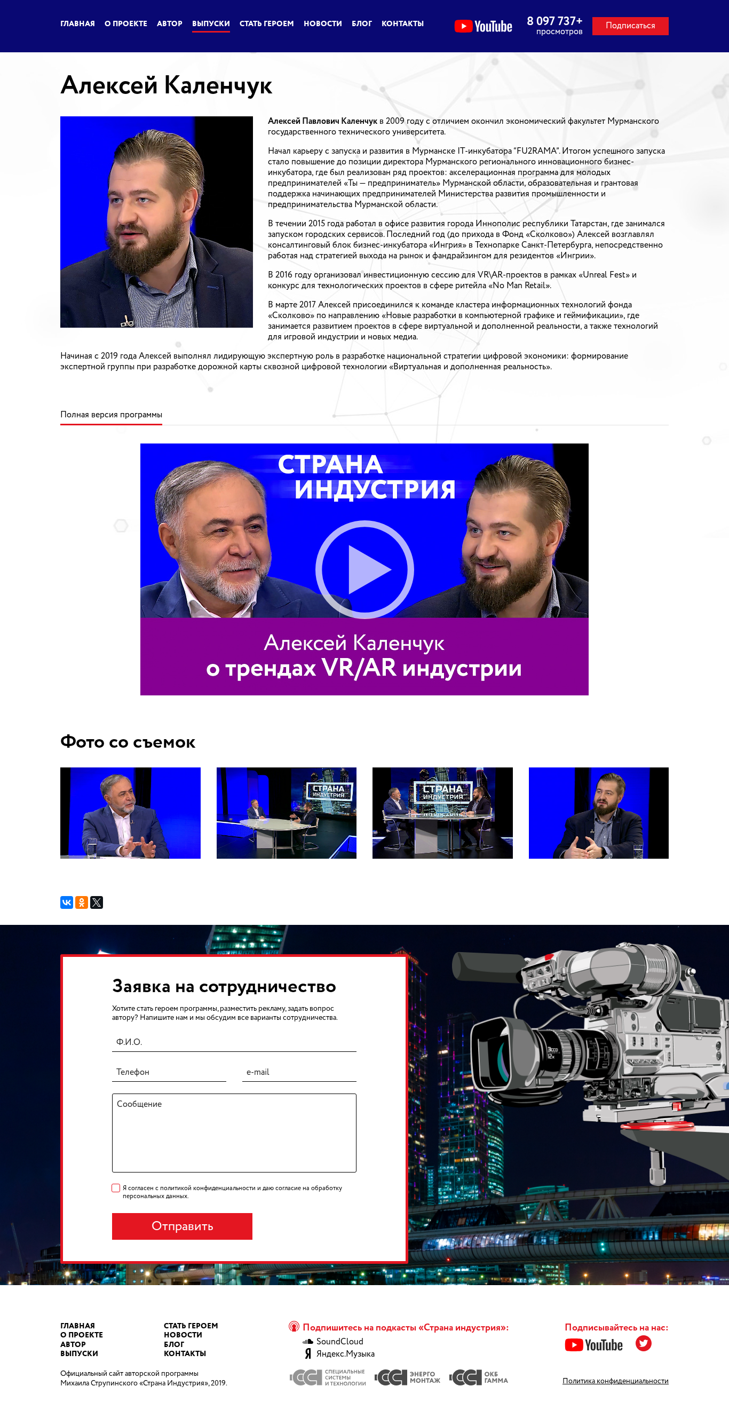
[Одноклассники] (81, 902)
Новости (323, 24)
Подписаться (630, 26)
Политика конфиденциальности (615, 1381)
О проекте (126, 24)
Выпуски (211, 24)
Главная (77, 24)
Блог (362, 24)
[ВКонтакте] (66, 902)
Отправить (182, 1226)
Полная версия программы (111, 415)
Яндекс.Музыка (345, 1354)
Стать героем (267, 24)
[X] (96, 902)
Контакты (403, 24)
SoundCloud (339, 1342)
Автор (170, 24)
